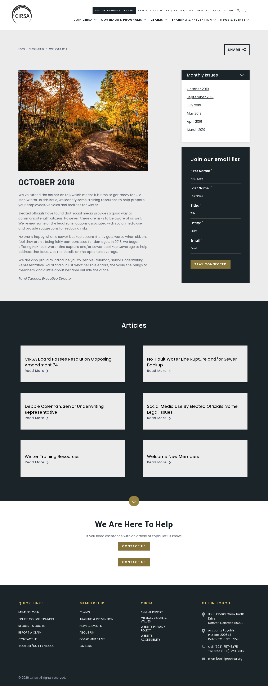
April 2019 (194, 121)
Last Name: (201, 188)
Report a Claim (29, 632)
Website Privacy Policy (153, 628)
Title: (196, 205)
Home (21, 48)
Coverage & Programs (121, 20)
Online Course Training (36, 619)
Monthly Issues (202, 75)
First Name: (201, 170)
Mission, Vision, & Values (154, 619)
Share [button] (235, 51)
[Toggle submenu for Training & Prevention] (214, 19)
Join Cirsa (83, 20)
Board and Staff (92, 639)
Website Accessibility (151, 637)
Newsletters (36, 48)
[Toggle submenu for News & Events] (247, 19)
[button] (238, 10)
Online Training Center (114, 10)
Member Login (28, 612)
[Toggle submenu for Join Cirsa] (95, 19)
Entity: (197, 223)
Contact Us (134, 546)
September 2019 (200, 97)
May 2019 (194, 113)
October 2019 (198, 89)
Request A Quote (179, 10)
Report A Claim (150, 10)
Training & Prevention (191, 20)
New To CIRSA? (208, 10)
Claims (157, 20)
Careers (86, 646)
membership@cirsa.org (225, 658)
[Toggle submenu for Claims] (166, 19)
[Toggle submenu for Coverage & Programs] (145, 19)
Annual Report (152, 612)
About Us (87, 632)
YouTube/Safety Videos (36, 646)
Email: (196, 240)
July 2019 (194, 105)
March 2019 (196, 129)
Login (228, 10)
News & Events (233, 20)
